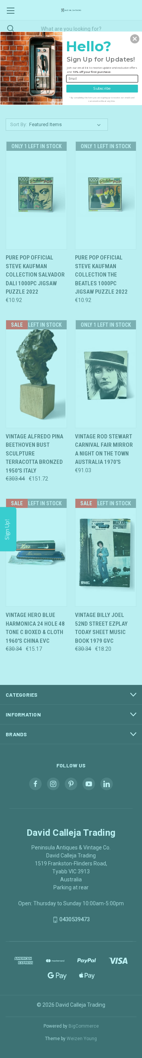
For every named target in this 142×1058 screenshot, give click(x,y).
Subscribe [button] (102, 88)
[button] (134, 38)
